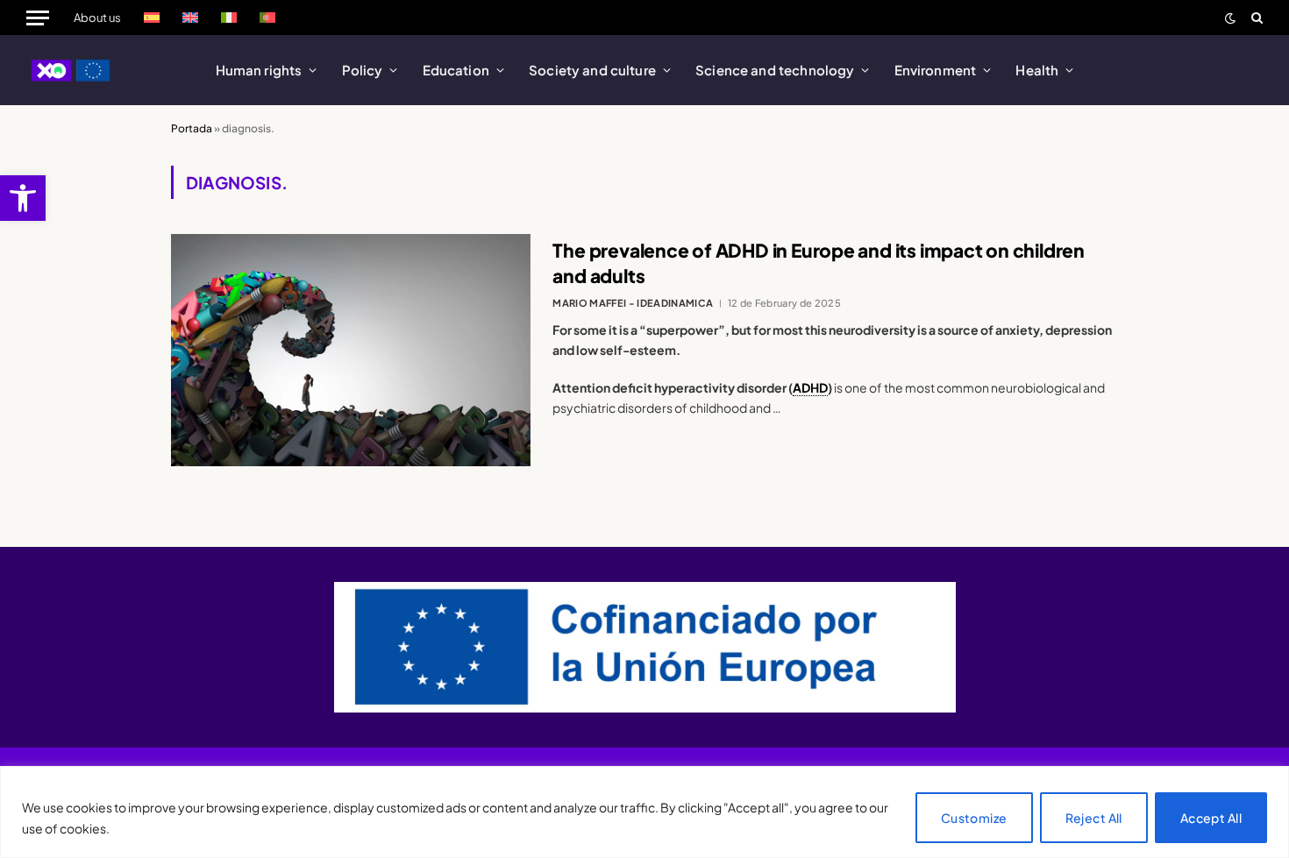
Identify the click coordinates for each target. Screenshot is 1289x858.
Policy (362, 69)
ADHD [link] (810, 387)
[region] (644, 812)
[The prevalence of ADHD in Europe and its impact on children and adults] (351, 350)
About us (97, 18)
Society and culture (592, 69)
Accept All (1211, 818)
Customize (974, 818)
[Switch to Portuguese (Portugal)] (267, 17)
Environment (935, 69)
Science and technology (774, 69)
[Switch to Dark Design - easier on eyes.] (1230, 18)
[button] (23, 198)
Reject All (1093, 818)
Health (1036, 69)
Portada (191, 128)
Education (456, 69)
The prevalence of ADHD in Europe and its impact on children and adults (818, 262)
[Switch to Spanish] (151, 17)
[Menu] (37, 17)
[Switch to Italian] (229, 17)
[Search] (1255, 17)
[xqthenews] (71, 70)
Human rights (259, 69)
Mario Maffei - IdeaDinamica (632, 302)
